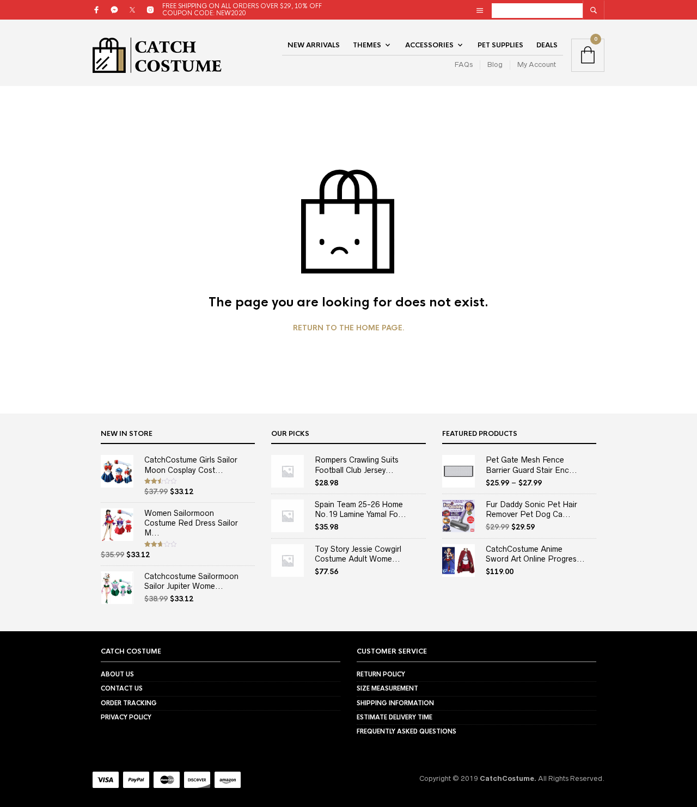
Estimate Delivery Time (394, 717)
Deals (547, 45)
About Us (117, 674)
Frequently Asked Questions (406, 731)
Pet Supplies (500, 45)
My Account (536, 64)
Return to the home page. (349, 328)
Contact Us (122, 688)
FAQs (464, 64)
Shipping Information (395, 703)
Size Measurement (387, 688)
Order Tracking (129, 703)
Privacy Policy (126, 717)
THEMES (367, 45)
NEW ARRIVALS (314, 45)
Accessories (429, 45)
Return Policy (381, 674)
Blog (495, 64)
